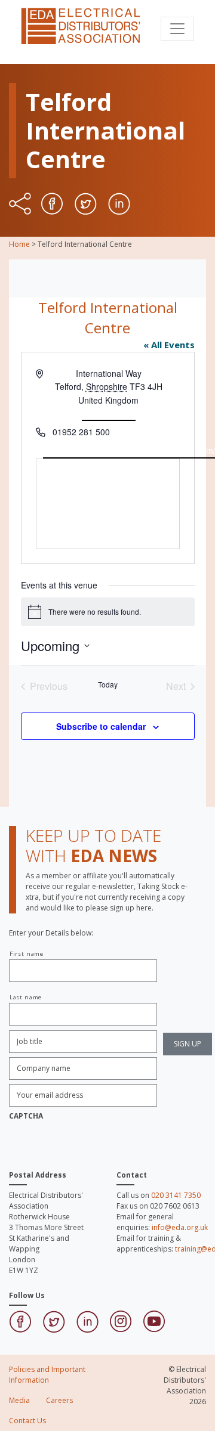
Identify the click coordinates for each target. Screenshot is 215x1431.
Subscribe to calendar (101, 726)
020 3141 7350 (176, 1195)
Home (19, 244)
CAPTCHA (26, 1116)
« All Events (169, 345)
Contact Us (27, 1420)
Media (19, 1400)
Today (108, 684)
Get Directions (109, 414)
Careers (59, 1400)
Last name (26, 997)
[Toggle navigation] (177, 29)
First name (27, 954)
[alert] (108, 611)
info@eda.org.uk (180, 1227)
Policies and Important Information (47, 1374)
